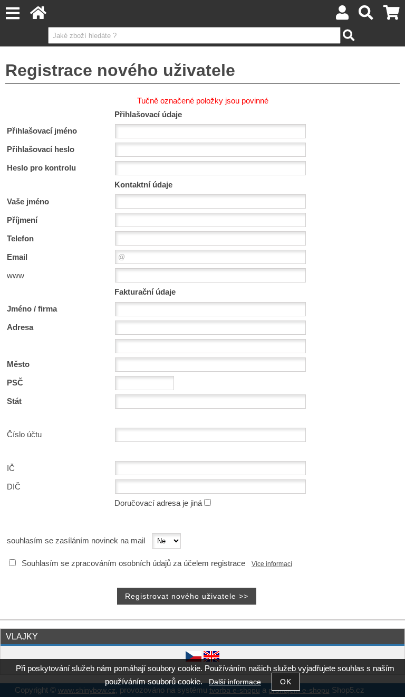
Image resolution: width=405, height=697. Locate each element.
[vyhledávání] (366, 16)
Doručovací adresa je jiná (158, 503)
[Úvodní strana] (38, 16)
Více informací (272, 564)
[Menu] (12, 13)
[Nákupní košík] (391, 16)
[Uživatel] (342, 16)
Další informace (235, 682)
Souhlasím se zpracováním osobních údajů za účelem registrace (133, 563)
